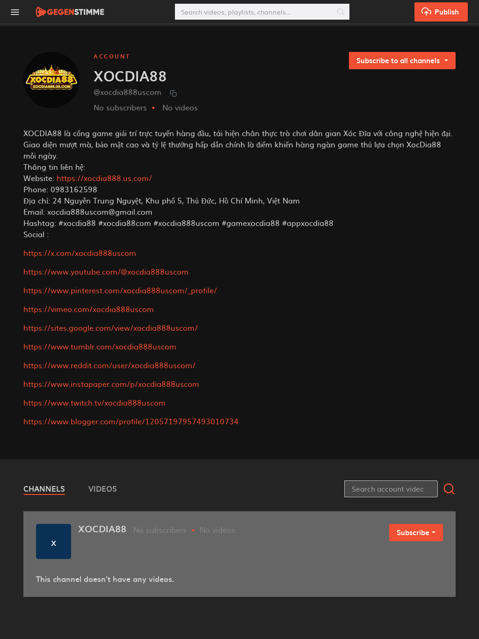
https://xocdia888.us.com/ (104, 177)
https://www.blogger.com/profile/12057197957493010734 (131, 421)
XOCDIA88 (102, 529)
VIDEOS (102, 488)
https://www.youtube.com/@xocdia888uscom (106, 271)
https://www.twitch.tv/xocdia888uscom (94, 402)
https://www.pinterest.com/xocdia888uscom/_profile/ (120, 290)
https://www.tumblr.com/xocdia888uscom (99, 346)
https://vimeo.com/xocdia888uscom (88, 308)
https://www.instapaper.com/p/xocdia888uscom (111, 383)
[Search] (341, 11)
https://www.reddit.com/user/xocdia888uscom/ (109, 364)
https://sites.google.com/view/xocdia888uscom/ (110, 327)
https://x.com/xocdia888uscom (79, 252)
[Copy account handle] (173, 93)
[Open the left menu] (14, 12)
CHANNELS (44, 488)
